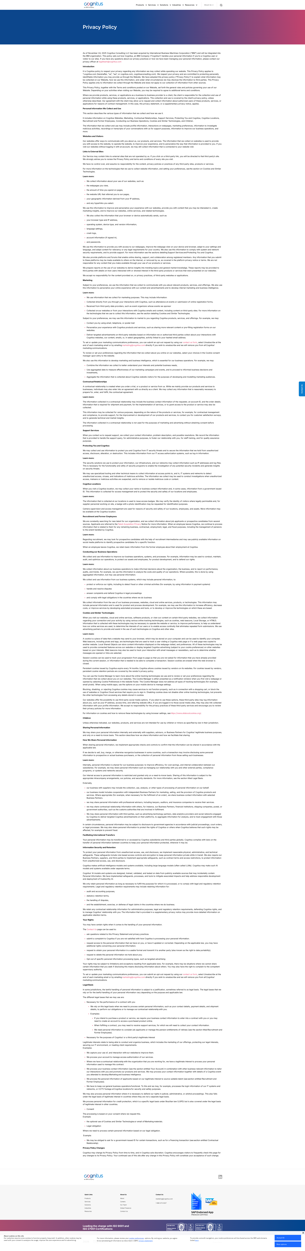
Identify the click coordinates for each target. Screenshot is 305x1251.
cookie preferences (136, 1238)
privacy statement (146, 1241)
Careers (122, 1201)
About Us (207, 5)
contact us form (190, 342)
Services (87, 1201)
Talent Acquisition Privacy (129, 524)
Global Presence (125, 1208)
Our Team (123, 1205)
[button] (303, 1233)
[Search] (221, 4)
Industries (88, 1208)
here (196, 1240)
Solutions (88, 1205)
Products (88, 1198)
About (122, 1198)
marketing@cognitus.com (133, 345)
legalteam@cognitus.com (110, 61)
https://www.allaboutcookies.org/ (186, 713)
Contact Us (92, 929)
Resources (88, 1211)
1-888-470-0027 (161, 1203)
